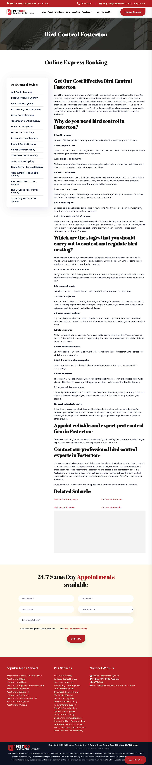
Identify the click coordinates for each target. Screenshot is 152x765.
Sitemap (134, 745)
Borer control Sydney (22, 115)
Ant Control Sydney (21, 92)
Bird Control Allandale (64, 507)
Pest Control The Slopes (18, 695)
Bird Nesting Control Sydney (26, 109)
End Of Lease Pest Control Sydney (25, 191)
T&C (57, 628)
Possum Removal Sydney (24, 138)
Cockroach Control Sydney (25, 120)
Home (43, 12)
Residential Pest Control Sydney (24, 183)
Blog (97, 12)
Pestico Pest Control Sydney (105, 675)
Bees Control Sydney (22, 103)
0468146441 (86, 3)
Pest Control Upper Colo (18, 688)
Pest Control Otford (16, 679)
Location (76, 12)
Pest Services (87, 12)
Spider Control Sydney (23, 149)
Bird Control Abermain (111, 499)
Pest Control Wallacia (17, 705)
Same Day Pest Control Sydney (23, 200)
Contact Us (106, 12)
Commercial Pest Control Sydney (24, 174)
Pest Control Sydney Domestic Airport (24, 675)
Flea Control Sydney (22, 126)
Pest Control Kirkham (16, 682)
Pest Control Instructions (59, 12)
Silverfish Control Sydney (24, 155)
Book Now (76, 638)
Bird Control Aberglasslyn (66, 499)
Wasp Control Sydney (22, 161)
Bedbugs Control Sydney (24, 97)
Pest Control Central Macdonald (22, 698)
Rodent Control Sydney (23, 143)
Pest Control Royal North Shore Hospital (25, 685)
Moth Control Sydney (22, 132)
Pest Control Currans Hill (18, 692)
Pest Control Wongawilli (18, 701)
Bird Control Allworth (110, 507)
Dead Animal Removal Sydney (27, 166)
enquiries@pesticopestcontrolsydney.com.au (124, 3)
